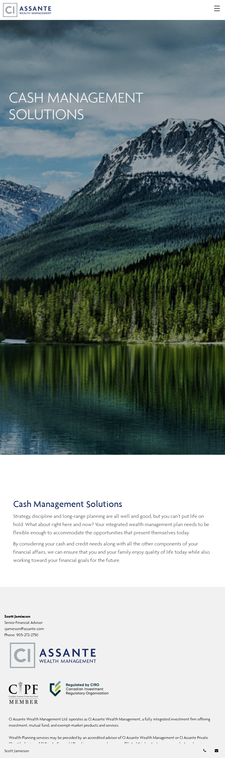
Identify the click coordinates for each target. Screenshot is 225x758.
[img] (112, 227)
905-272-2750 (27, 634)
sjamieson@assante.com (24, 628)
